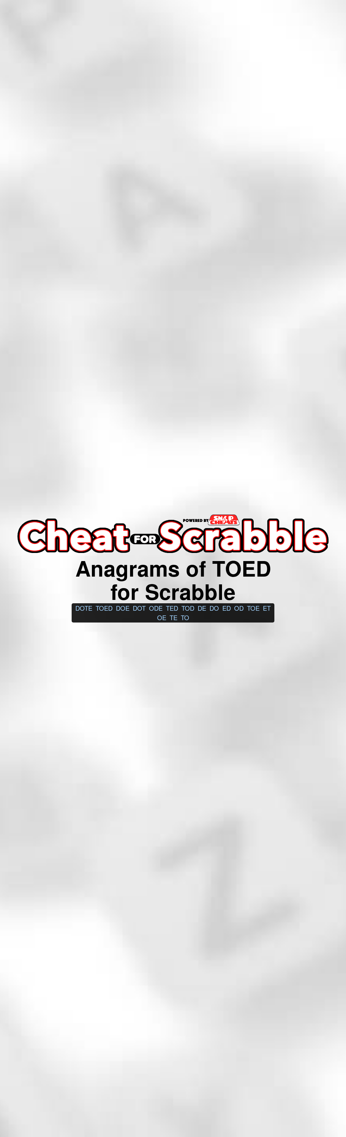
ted (172, 608)
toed (104, 608)
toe (253, 608)
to (185, 617)
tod (187, 608)
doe (122, 608)
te (173, 617)
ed (226, 608)
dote (83, 608)
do (214, 608)
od (239, 608)
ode (156, 608)
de (202, 608)
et (267, 608)
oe (161, 617)
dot (139, 608)
